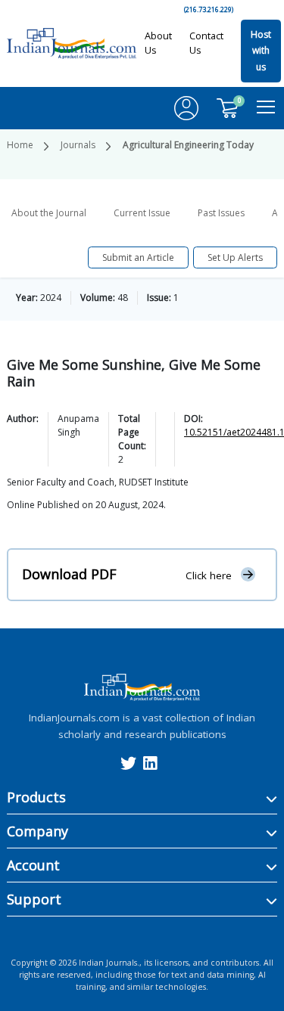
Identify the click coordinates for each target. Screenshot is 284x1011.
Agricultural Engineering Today (188, 144)
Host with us (261, 50)
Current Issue (142, 212)
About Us (158, 43)
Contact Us (206, 43)
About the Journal (48, 212)
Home (20, 144)
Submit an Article (138, 257)
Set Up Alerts (235, 257)
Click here (209, 574)
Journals (78, 144)
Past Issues (221, 212)
